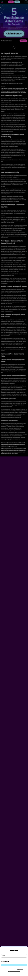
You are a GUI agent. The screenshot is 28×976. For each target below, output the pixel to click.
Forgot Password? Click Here (14, 971)
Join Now (14, 969)
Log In (14, 965)
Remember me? (5, 961)
